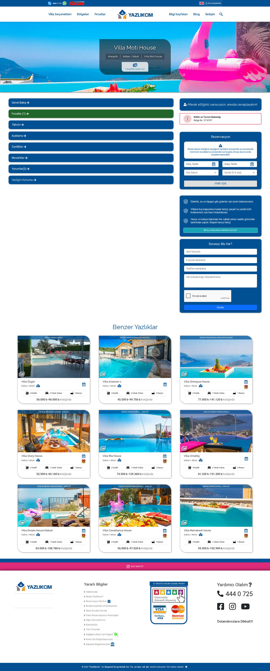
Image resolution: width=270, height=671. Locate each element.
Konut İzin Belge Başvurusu (99, 639)
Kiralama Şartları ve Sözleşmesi (101, 606)
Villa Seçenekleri (59, 14)
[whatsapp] (65, 3)
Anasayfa (113, 56)
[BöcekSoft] (186, 666)
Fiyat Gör (220, 183)
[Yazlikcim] (135, 14)
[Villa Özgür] (54, 356)
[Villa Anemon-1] (135, 356)
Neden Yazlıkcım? (94, 596)
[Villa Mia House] (135, 431)
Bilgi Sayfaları (178, 14)
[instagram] (232, 606)
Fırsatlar (100, 14)
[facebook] (221, 606)
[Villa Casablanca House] (135, 505)
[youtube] (245, 606)
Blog (196, 14)
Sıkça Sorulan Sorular (96, 610)
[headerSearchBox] (221, 14)
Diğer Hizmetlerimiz (95, 620)
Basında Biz (92, 624)
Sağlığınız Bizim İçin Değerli (99, 634)
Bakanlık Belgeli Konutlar (98, 644)
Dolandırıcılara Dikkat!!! (235, 621)
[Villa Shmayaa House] (216, 356)
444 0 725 (238, 594)
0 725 (57, 3)
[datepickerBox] (84, 384)
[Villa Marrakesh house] (216, 505)
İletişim (210, 14)
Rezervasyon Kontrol (96, 601)
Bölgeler (83, 14)
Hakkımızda (92, 592)
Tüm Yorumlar (93, 629)
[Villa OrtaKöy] (216, 431)
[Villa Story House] (54, 431)
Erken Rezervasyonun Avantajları (102, 615)
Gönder (220, 307)
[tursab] (77, 3)
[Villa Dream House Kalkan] (54, 505)
